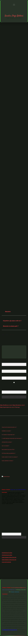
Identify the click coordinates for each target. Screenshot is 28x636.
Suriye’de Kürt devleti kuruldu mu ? (9, 427)
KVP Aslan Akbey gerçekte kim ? (8, 453)
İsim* (3, 361)
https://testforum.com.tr (6, 405)
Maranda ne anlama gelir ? (11, 326)
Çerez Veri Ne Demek (6, 562)
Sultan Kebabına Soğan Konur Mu (9, 557)
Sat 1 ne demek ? (5, 445)
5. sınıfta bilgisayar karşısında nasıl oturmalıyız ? (12, 438)
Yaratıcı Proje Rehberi (14, 15)
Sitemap (17, 407)
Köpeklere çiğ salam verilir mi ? (12, 320)
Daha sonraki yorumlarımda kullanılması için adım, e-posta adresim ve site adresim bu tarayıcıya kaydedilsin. (13, 385)
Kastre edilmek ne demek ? (7, 460)
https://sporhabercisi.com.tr (7, 407)
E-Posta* (4, 368)
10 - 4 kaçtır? (5, 389)
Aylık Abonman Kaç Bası (7, 552)
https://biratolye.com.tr (19, 405)
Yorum (3, 344)
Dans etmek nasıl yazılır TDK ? (8, 449)
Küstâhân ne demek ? (6, 430)
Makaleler (8, 311)
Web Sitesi (4, 375)
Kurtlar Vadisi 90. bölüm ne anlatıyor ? (10, 457)
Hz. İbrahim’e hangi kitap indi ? (8, 434)
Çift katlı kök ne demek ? (7, 442)
